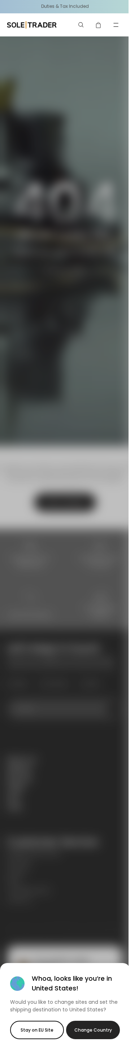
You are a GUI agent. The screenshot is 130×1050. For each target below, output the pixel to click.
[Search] (81, 25)
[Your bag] (98, 25)
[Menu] (116, 25)
